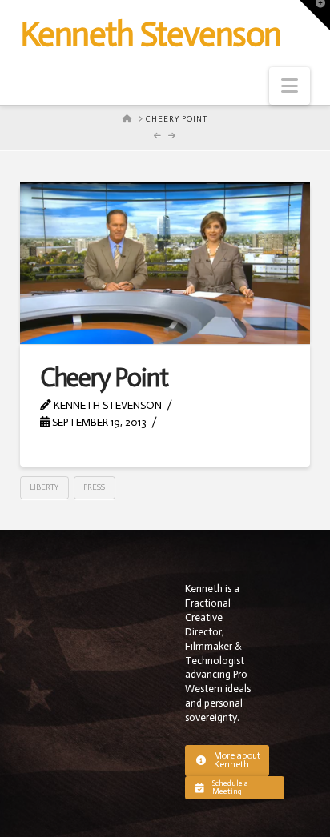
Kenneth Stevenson (150, 34)
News (185, 422)
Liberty (44, 487)
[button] (289, 86)
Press (94, 487)
